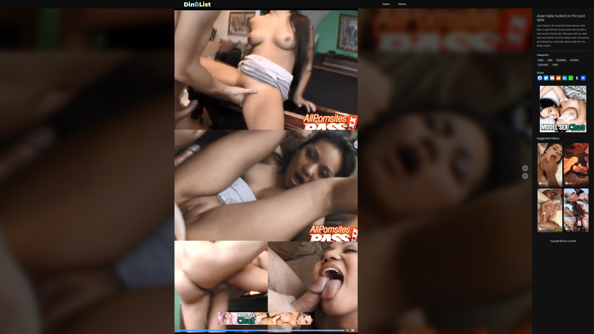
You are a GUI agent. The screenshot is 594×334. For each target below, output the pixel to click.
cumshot (574, 60)
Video (555, 65)
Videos (386, 4)
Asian (540, 60)
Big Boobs (561, 60)
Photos (402, 4)
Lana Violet (543, 65)
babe (550, 60)
